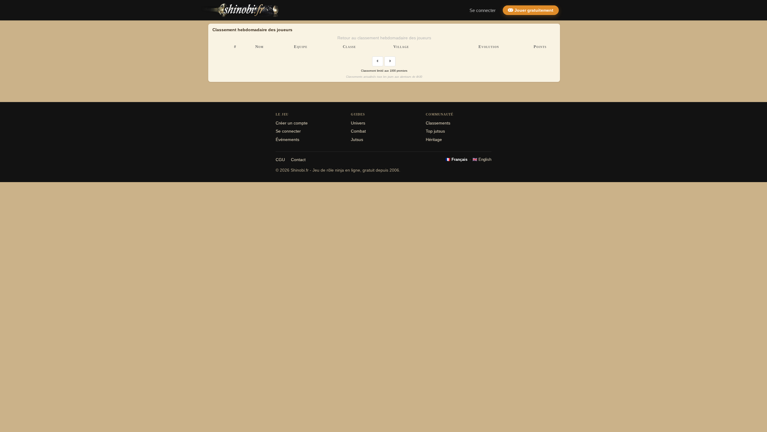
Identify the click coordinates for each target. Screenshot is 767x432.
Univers (358, 123)
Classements (438, 123)
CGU (280, 160)
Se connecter (482, 10)
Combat (358, 131)
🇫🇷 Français (456, 159)
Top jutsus (435, 131)
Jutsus (357, 139)
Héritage (434, 139)
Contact (298, 160)
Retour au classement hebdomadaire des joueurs (384, 37)
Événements (287, 139)
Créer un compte (292, 123)
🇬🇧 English (481, 159)
